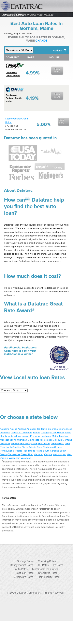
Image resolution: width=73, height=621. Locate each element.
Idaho (68, 432)
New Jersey (44, 443)
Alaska (13, 429)
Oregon (58, 447)
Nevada (15, 443)
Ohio (39, 447)
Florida (36, 432)
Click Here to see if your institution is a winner (20, 350)
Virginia (48, 454)
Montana (67, 439)
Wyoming (26, 458)
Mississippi (46, 439)
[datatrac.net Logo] (27, 6)
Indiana (12, 436)
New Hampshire (28, 443)
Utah (30, 454)
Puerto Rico (21, 450)
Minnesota (33, 439)
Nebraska (5, 443)
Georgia (45, 432)
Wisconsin (14, 458)
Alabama (4, 429)
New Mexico (57, 443)
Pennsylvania (7, 450)
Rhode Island (35, 450)
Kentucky (35, 436)
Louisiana (46, 436)
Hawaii (60, 432)
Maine (55, 436)
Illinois (3, 436)
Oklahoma (48, 447)
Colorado (53, 429)
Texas (24, 454)
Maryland (64, 436)
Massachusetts (8, 439)
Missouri (57, 439)
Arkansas (31, 429)
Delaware (5, 432)
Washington (59, 454)
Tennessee (14, 454)
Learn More (57, 70)
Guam (53, 432)
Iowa (18, 436)
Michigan (22, 439)
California (42, 429)
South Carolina (51, 450)
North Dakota (29, 447)
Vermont (38, 454)
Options (57, 50)
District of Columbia (21, 432)
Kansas (26, 436)
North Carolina (13, 447)
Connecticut (65, 429)
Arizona (22, 429)
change (41, 40)
